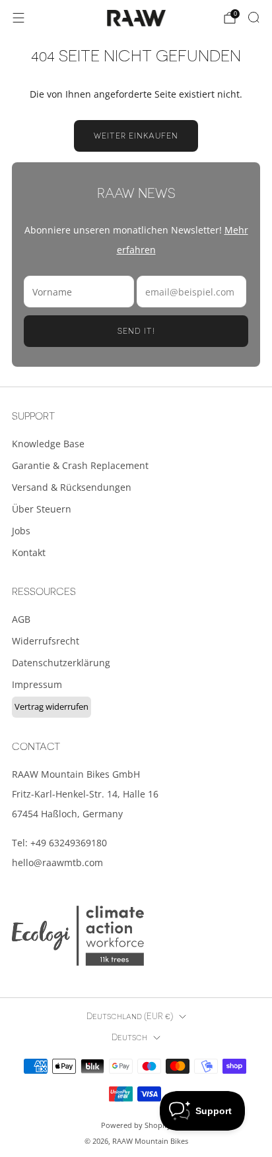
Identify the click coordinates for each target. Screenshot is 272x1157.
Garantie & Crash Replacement (80, 465)
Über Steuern (41, 509)
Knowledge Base (48, 443)
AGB (21, 619)
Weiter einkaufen (136, 136)
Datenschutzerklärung (61, 662)
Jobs (21, 530)
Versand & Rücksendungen (71, 487)
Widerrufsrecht (45, 641)
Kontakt (29, 552)
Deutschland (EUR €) (129, 1016)
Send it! (136, 331)
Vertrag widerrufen (51, 706)
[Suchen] (253, 17)
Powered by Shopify (136, 1125)
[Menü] (18, 17)
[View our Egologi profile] (78, 936)
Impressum (37, 684)
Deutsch (129, 1038)
